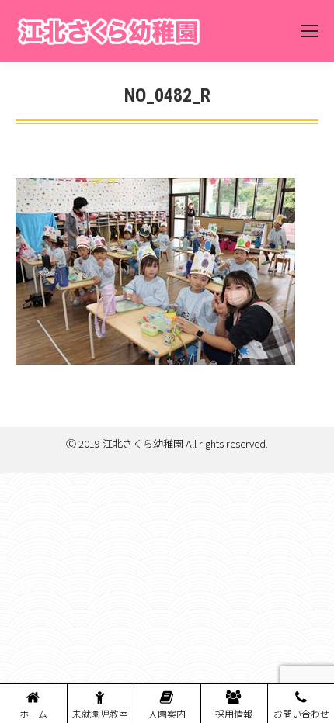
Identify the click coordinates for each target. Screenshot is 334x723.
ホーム (33, 713)
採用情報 (233, 713)
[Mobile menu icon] (309, 31)
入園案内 (167, 713)
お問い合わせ (301, 713)
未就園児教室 (100, 713)
